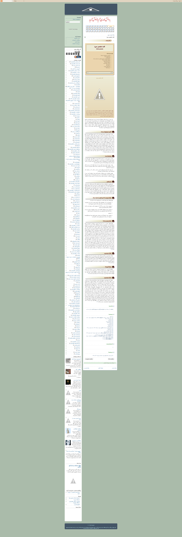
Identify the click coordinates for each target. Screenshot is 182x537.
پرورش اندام (77, 115)
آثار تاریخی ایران (76, 65)
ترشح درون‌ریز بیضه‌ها (106, 59)
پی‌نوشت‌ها (108, 65)
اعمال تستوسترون (106, 63)
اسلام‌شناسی (77, 77)
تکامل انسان (77, 136)
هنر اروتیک (78, 348)
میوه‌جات (78, 322)
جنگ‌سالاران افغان (76, 152)
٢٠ (97, 301)
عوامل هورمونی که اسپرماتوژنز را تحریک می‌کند (101, 58)
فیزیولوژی (78, 263)
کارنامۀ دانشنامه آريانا (75, 277)
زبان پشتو (78, 195)
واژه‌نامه (78, 331)
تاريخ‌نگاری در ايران (76, 131)
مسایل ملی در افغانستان (75, 310)
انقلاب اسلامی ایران (76, 105)
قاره (79, 265)
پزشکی (78, 117)
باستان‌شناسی (77, 108)
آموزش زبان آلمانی (76, 68)
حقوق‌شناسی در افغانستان (74, 164)
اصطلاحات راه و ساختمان (75, 82)
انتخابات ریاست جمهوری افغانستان (73, 100)
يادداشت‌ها (108, 64)
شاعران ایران (77, 230)
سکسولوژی (77, 218)
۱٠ (87, 149)
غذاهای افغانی (77, 246)
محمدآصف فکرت (76, 301)
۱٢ (112, 328)
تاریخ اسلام (77, 122)
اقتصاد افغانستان (76, 93)
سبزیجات (78, 214)
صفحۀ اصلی (77, 41)
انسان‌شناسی (77, 103)
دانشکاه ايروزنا (77, 499)
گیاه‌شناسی (77, 298)
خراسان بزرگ (77, 171)
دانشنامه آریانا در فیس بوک (74, 498)
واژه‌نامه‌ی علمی (76, 334)
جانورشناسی (77, 142)
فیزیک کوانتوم (77, 261)
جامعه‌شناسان (77, 138)
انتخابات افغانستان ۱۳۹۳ (75, 98)
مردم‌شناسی (77, 308)
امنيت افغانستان (76, 97)
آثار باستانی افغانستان (75, 61)
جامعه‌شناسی (77, 140)
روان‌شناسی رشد (76, 188)
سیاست (78, 223)
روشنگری (78, 193)
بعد (87, 72)
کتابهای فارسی (77, 504)
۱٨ (109, 262)
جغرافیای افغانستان (76, 147)
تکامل (78, 135)
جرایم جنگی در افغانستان (75, 143)
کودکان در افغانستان (76, 289)
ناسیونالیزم (77, 324)
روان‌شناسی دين (76, 186)
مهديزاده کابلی (77, 318)
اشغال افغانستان (76, 81)
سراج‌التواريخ (77, 216)
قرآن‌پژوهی (77, 267)
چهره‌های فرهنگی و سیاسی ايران (73, 159)
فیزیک (78, 260)
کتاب (79, 282)
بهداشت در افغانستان (75, 114)
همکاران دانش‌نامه (76, 40)
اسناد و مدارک (77, 79)
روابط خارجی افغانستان (75, 183)
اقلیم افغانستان (77, 95)
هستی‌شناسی (77, 345)
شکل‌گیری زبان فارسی (76, 440)
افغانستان (78, 84)
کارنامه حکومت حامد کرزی (74, 275)
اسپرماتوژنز (108, 57)
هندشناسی (78, 346)
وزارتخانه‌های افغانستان (75, 343)
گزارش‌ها (78, 292)
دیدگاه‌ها (78, 178)
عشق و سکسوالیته (76, 241)
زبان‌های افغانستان (76, 202)
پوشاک (78, 119)
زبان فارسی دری (76, 197)
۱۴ (113, 177)
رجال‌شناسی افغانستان (75, 181)
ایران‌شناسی (77, 107)
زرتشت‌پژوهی (77, 204)
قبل (111, 72)
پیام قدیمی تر (86, 368)
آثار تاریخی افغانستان (75, 63)
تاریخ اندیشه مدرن (76, 126)
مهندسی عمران (77, 320)
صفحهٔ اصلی (100, 368)
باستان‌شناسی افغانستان (75, 110)
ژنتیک (79, 213)
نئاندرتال (78, 325)
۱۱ (103, 151)
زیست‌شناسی (77, 211)
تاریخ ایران (78, 128)
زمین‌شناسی (77, 206)
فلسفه (78, 255)
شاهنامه (78, 232)
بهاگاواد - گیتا (78, 369)
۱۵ (111, 189)
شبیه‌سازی (78, 234)
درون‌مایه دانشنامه (76, 43)
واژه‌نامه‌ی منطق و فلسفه (75, 338)
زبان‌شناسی (77, 200)
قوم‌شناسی (77, 268)
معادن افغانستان (76, 313)
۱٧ (111, 249)
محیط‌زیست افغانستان (75, 303)
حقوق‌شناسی (77, 162)
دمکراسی (78, 176)
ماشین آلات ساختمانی (75, 300)
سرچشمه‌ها (108, 67)
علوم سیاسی (77, 244)
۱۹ (88, 273)
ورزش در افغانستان (76, 341)
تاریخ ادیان (78, 121)
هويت (78, 350)
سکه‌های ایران (77, 220)
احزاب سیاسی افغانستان (75, 70)
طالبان (78, 239)
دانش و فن (77, 172)
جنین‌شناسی (77, 154)
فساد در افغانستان (76, 253)
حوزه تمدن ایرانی (76, 165)
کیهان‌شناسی (77, 291)
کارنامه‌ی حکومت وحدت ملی (74, 278)
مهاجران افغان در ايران (75, 317)
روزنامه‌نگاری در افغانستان (74, 190)
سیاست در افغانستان (75, 225)
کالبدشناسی (77, 280)
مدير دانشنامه (77, 38)
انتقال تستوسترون (107, 60)
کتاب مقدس (77, 284)
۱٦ (90, 193)
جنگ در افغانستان (76, 150)
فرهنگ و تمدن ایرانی (75, 251)
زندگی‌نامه (78, 209)
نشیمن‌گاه (79, 409)
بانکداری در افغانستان (75, 112)
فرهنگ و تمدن (77, 250)
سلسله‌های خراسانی (76, 221)
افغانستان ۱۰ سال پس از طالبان (73, 86)
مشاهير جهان (77, 311)
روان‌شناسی (77, 185)
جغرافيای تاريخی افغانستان (74, 149)
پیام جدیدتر (114, 368)
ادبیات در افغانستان (76, 72)
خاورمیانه (78, 167)
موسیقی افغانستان (76, 315)
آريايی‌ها (78, 67)
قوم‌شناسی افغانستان (75, 270)
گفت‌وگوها (78, 296)
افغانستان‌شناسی (76, 89)
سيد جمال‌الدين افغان (75, 227)
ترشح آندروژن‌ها (107, 62)
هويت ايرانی (77, 352)
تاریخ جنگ (78, 129)
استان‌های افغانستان (76, 74)
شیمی (78, 237)
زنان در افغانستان (76, 207)
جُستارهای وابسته (107, 66)
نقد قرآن (78, 327)
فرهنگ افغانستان (76, 248)
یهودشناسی (77, 353)
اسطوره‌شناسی (77, 75)
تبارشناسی (78, 133)
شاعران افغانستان (76, 229)
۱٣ (112, 329)
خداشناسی (77, 169)
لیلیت (80, 390)
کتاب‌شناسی (77, 285)
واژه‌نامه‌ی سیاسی (76, 332)
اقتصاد (78, 91)
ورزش (78, 339)
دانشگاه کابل (77, 174)
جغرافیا (78, 145)
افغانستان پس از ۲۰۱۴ (75, 88)
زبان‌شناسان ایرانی (76, 199)
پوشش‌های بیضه (107, 56)
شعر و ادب (77, 236)
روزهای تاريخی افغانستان (75, 192)
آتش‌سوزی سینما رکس (76, 358)
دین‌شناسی (77, 179)
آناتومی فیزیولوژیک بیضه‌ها (105, 55)
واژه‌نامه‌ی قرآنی (76, 336)
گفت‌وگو (78, 294)
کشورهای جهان (77, 287)
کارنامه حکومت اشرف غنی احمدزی (73, 272)
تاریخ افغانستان (77, 124)
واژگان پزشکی (77, 329)
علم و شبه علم (77, 243)
